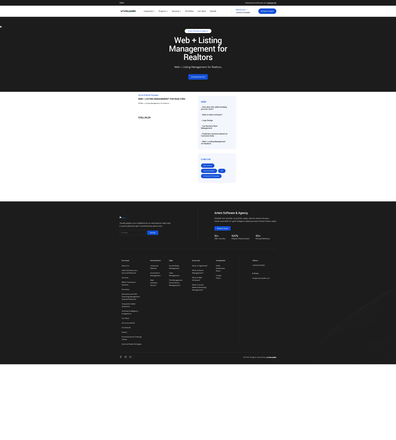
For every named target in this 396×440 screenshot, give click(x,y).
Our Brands (126, 327)
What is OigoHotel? (199, 266)
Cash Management (174, 274)
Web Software (207, 165)
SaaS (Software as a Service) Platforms (129, 271)
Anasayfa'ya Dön (198, 77)
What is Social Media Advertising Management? (199, 287)
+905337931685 (258, 265)
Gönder (153, 233)
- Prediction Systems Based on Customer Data (214, 134)
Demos (124, 332)
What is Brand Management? (197, 271)
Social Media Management (174, 267)
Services (175, 11)
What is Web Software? (197, 279)
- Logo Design (207, 120)
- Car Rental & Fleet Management (209, 127)
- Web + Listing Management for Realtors (213, 142)
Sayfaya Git (271, 3)
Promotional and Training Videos (131, 338)
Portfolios (189, 11)
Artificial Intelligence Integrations (130, 312)
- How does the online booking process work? (214, 108)
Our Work (202, 11)
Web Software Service (153, 282)
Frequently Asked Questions (128, 305)
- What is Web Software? (212, 114)
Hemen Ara (241, 10)
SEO (222, 171)
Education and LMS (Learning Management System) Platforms (131, 296)
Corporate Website (209, 171)
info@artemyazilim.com (261, 278)
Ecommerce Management (155, 274)
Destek (213, 11)
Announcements (128, 323)
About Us (125, 266)
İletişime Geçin (267, 11)
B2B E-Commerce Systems (129, 283)
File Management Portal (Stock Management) (176, 282)
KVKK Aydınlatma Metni (220, 268)
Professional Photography (211, 176)
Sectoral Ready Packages (131, 344)
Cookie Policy (218, 276)
